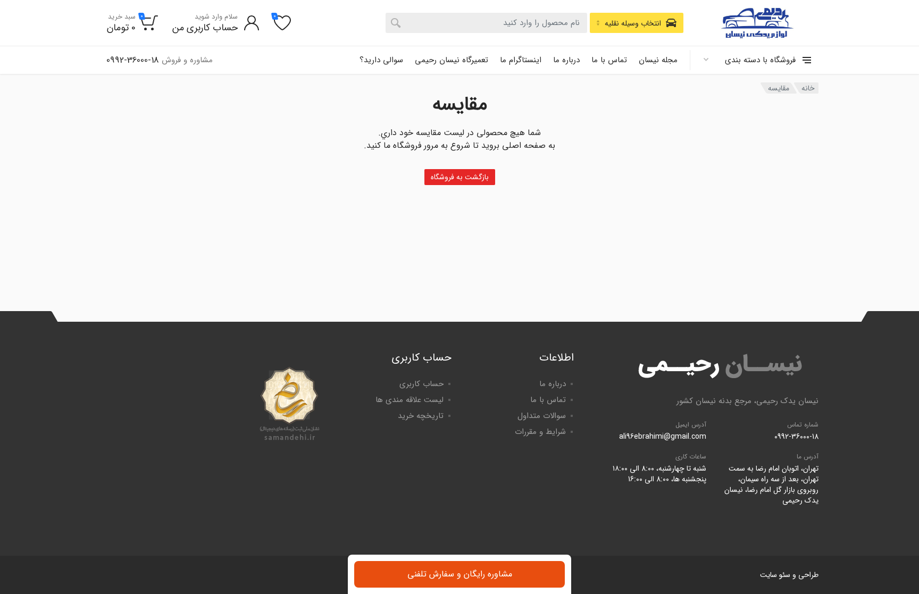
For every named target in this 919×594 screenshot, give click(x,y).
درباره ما (566, 60)
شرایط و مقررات (540, 431)
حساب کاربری (421, 384)
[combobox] (486, 23)
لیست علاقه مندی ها (409, 400)
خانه (808, 88)
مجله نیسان (658, 60)
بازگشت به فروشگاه (460, 177)
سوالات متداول (541, 415)
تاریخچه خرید (421, 415)
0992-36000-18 (796, 436)
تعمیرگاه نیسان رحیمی (451, 60)
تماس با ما (609, 60)
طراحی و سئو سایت (789, 575)
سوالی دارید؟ (381, 60)
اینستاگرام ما (520, 60)
